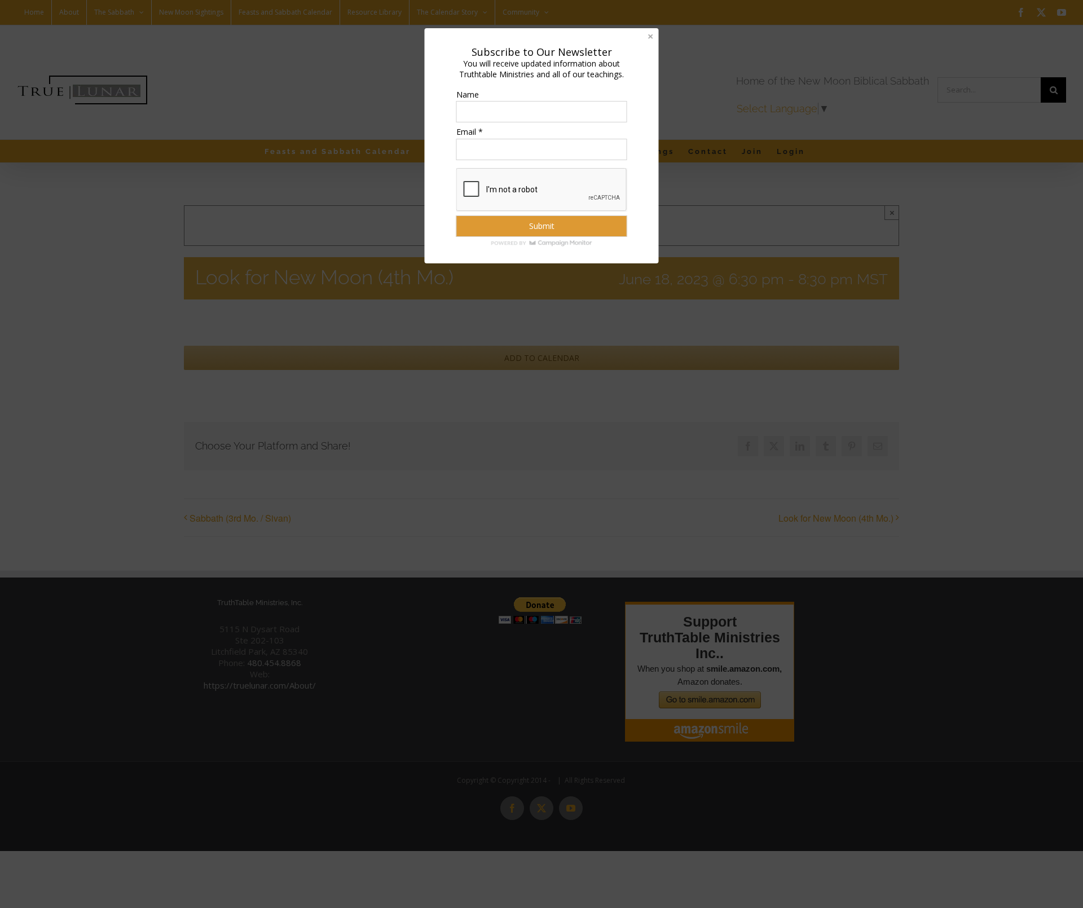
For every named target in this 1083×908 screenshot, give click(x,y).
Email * (469, 131)
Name (467, 94)
